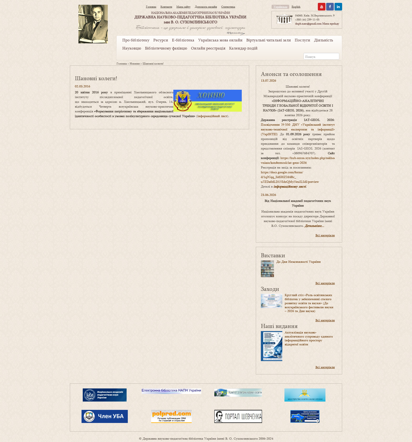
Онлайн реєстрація (208, 48)
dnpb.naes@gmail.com (308, 23)
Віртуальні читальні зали (268, 40)
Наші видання (279, 326)
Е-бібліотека (183, 40)
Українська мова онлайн (220, 40)
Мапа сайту (183, 7)
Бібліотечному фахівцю (166, 48)
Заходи (270, 289)
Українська (280, 7)
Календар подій (243, 48)
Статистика (228, 7)
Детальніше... (314, 225)
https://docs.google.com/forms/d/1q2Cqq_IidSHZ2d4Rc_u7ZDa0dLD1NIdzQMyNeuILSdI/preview (290, 177)
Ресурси (160, 40)
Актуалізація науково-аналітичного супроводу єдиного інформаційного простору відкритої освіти (309, 338)
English (296, 7)
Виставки (273, 255)
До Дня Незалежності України (298, 261)
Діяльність (323, 40)
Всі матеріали (325, 235)
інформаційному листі (289, 186)
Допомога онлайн (206, 7)
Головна (151, 7)
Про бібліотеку (135, 40)
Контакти (166, 7)
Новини (135, 63)
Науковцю (131, 48)
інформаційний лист (212, 116)
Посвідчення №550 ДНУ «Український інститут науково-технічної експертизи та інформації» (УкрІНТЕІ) (298, 129)
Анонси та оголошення (291, 74)
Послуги (302, 40)
